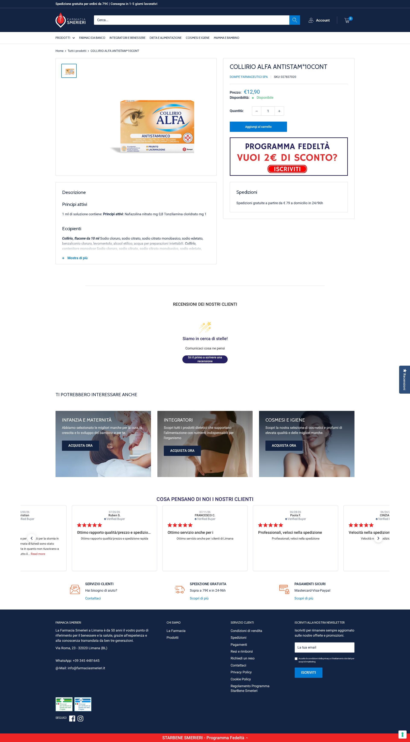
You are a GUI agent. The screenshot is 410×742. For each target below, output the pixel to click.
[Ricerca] (294, 20)
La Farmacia (176, 631)
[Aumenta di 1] (279, 111)
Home (59, 50)
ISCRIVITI (308, 673)
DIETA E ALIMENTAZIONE (166, 37)
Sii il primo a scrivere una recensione (205, 359)
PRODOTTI (63, 37)
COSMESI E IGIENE (197, 37)
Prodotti (173, 638)
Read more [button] (38, 554)
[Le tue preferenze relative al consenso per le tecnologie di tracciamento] (402, 734)
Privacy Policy (241, 672)
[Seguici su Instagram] (80, 719)
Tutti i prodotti (77, 50)
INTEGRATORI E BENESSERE (127, 37)
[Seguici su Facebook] (72, 719)
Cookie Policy (241, 679)
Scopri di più (199, 598)
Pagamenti (239, 645)
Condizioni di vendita (246, 631)
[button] (205, 737)
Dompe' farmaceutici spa (249, 77)
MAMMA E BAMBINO (226, 37)
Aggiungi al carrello (258, 127)
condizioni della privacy (319, 658)
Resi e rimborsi (242, 651)
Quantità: (237, 111)
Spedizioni (238, 638)
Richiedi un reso (243, 658)
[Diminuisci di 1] (256, 111)
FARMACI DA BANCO (92, 37)
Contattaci (93, 598)
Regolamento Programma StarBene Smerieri (250, 688)
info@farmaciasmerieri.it (86, 668)
